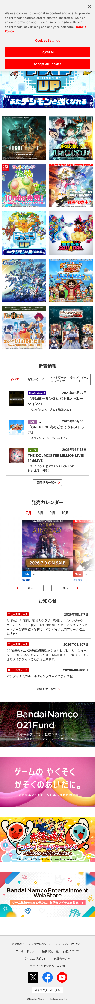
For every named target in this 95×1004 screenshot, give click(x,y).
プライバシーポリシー (69, 944)
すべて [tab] (15, 379)
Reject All (47, 52)
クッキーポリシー (26, 951)
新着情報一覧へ (46, 482)
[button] (29, 99)
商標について (71, 951)
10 (63, 513)
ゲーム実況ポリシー (36, 958)
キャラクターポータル (47, 990)
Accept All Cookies (47, 64)
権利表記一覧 (50, 951)
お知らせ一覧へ (46, 689)
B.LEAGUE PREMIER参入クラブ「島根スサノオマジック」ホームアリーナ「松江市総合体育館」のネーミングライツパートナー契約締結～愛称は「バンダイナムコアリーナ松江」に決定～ (48, 624)
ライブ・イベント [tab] (79, 379)
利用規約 (18, 944)
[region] (47, 35)
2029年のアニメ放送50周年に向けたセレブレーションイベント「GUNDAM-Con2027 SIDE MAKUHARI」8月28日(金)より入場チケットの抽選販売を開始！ (48, 652)
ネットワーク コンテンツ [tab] (58, 379)
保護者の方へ (62, 958)
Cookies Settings (47, 40)
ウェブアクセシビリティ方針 (47, 966)
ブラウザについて (39, 944)
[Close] (89, 6)
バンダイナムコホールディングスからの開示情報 (48, 673)
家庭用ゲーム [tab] (36, 379)
